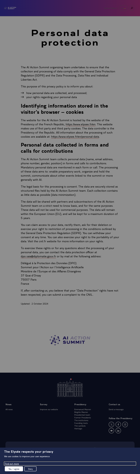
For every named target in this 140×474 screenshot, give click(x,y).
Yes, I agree (13, 468)
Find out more (12, 463)
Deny (30, 468)
